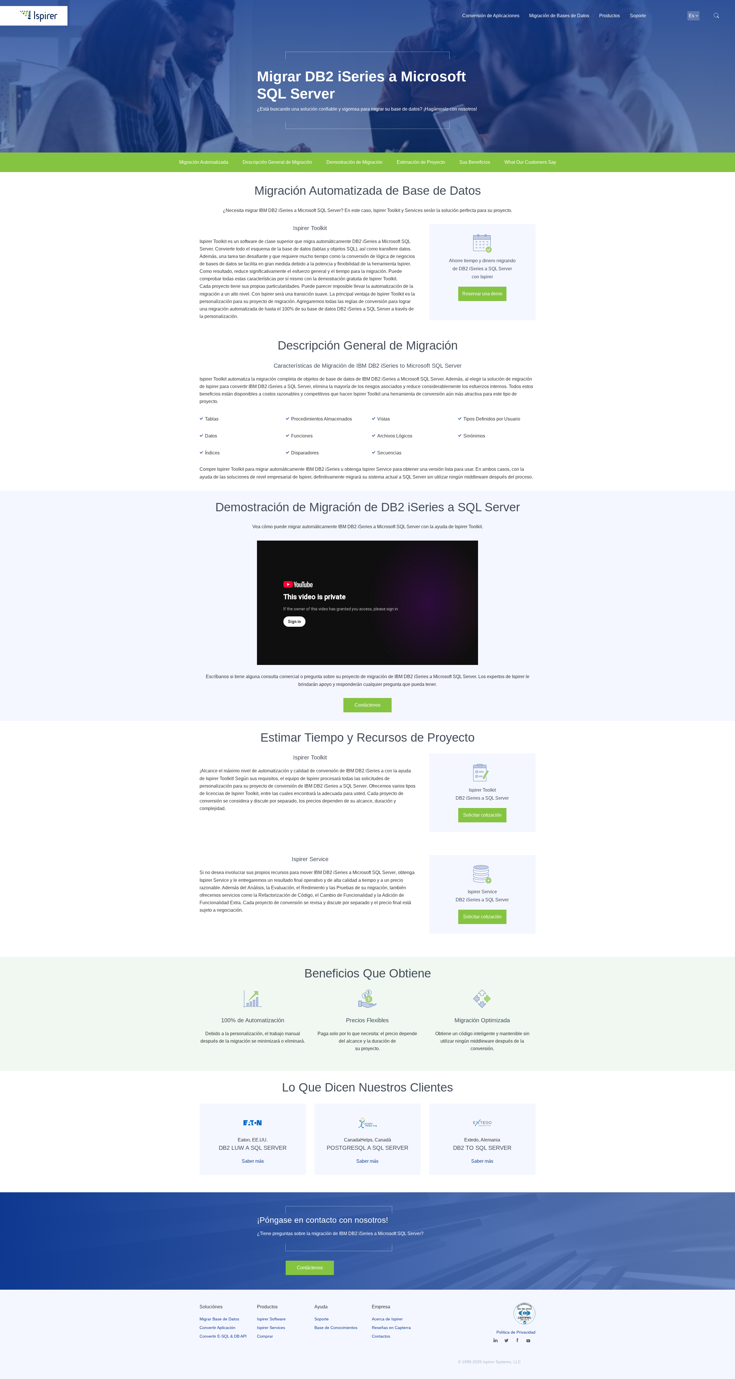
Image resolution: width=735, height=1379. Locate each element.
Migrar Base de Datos (219, 1319)
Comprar (265, 1336)
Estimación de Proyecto (421, 162)
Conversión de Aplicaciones (490, 15)
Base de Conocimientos (335, 1327)
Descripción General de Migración (277, 162)
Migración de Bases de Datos (559, 15)
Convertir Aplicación (217, 1327)
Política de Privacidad (515, 1332)
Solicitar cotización (482, 815)
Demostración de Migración (354, 162)
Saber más (253, 1161)
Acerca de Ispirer (387, 1319)
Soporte (638, 15)
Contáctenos (367, 705)
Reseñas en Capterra (391, 1327)
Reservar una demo (482, 293)
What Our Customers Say (530, 162)
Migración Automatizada (203, 162)
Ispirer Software (271, 1319)
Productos (609, 15)
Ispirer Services (271, 1327)
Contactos (381, 1336)
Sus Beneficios (474, 162)
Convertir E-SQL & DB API (223, 1336)
